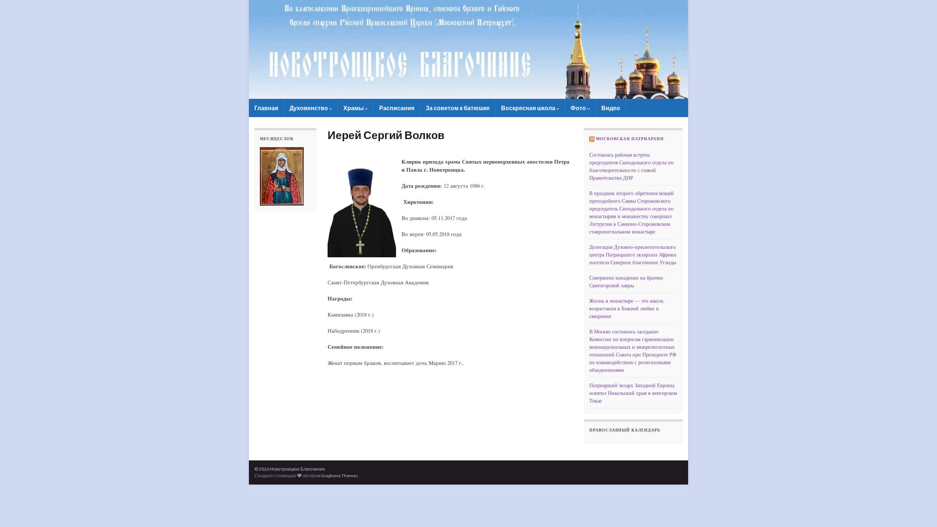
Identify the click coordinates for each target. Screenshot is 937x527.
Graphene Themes (339, 475)
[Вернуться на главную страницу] (468, 49)
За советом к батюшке (458, 107)
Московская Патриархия (630, 139)
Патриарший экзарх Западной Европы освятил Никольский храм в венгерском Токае (633, 393)
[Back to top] (920, 510)
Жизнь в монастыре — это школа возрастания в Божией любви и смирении (626, 308)
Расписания (396, 107)
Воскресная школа (528, 107)
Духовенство (309, 107)
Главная (266, 107)
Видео (610, 107)
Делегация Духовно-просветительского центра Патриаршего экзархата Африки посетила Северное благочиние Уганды (632, 254)
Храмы (354, 107)
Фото (579, 107)
